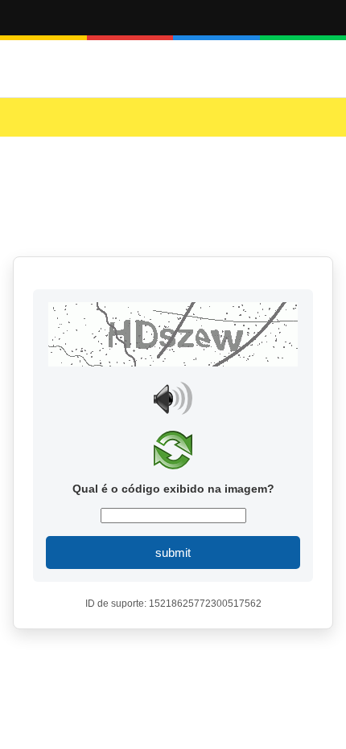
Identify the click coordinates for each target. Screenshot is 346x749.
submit (173, 552)
